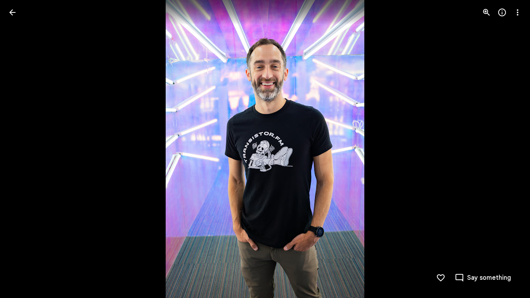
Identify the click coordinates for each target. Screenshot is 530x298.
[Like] (440, 277)
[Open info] (502, 12)
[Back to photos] (12, 12)
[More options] (517, 12)
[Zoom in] (486, 12)
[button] (22, 149)
